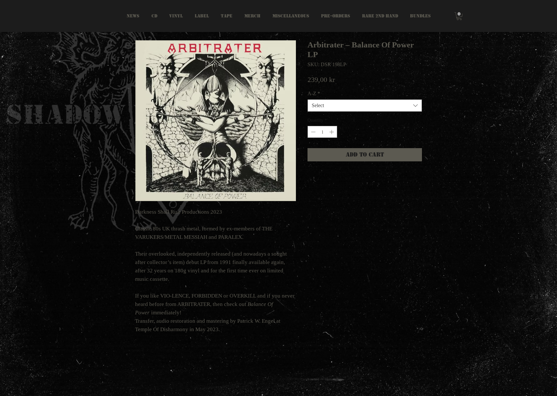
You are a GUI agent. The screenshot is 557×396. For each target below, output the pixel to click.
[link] (459, 16)
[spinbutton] (322, 131)
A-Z (314, 93)
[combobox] (365, 105)
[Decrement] (312, 131)
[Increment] (332, 131)
